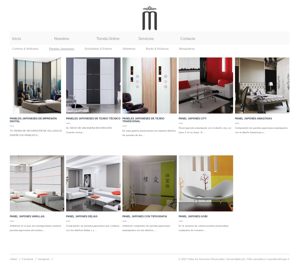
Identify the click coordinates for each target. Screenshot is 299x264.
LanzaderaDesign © (278, 259)
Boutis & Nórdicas (157, 48)
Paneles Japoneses (61, 48)
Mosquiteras (187, 48)
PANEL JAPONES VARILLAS (27, 216)
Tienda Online (108, 39)
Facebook (27, 259)
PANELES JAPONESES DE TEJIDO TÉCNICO (93, 118)
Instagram (44, 259)
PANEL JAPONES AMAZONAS (253, 118)
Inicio (16, 39)
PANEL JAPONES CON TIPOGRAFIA (144, 216)
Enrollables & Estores (98, 48)
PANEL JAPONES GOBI (193, 216)
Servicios (146, 39)
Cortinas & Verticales (25, 48)
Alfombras (129, 48)
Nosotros (61, 39)
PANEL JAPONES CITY (192, 118)
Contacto (187, 39)
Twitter (13, 259)
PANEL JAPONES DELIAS (81, 216)
